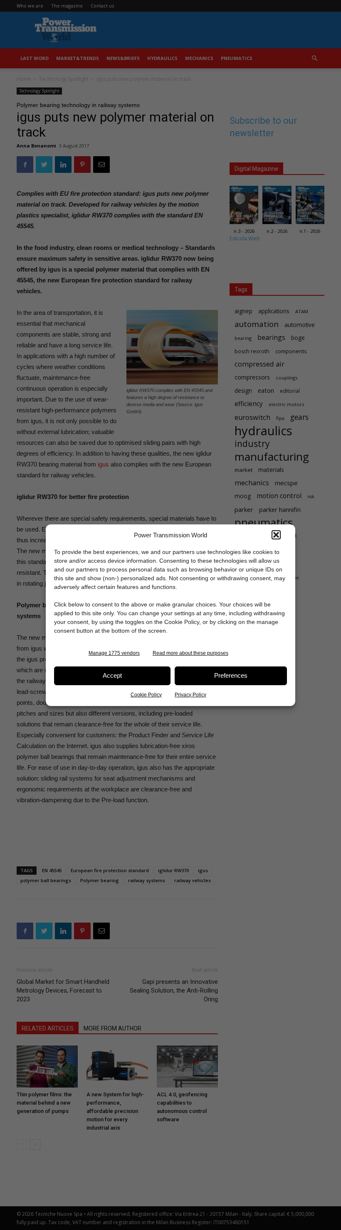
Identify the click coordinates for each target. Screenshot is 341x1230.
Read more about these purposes (190, 653)
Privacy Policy (190, 695)
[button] (276, 535)
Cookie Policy (146, 695)
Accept (112, 675)
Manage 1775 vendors (114, 653)
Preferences (230, 675)
